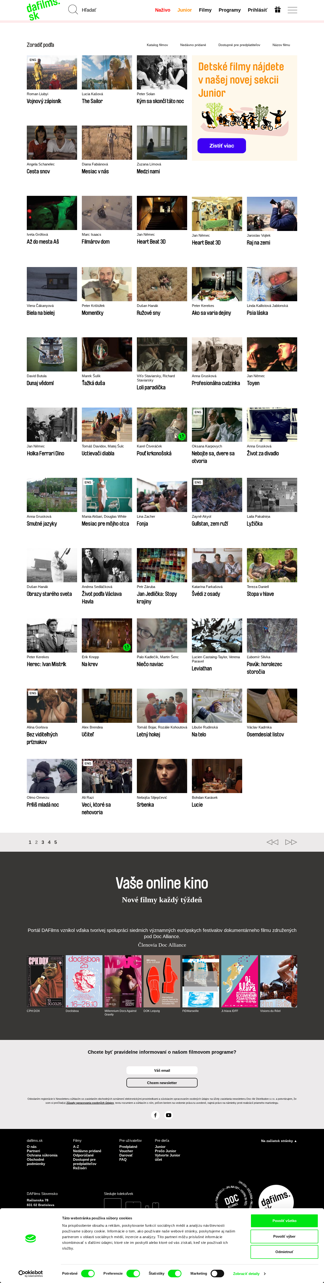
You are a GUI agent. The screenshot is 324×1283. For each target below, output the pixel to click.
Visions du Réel (270, 1011)
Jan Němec (146, 234)
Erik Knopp (90, 657)
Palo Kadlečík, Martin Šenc (158, 657)
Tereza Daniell (258, 587)
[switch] (133, 1273)
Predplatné (128, 1147)
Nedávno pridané (193, 45)
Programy (230, 10)
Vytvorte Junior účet (167, 1157)
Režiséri (80, 1168)
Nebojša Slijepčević (152, 797)
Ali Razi (88, 797)
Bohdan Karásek (205, 797)
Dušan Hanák (147, 306)
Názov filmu (281, 45)
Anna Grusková (204, 376)
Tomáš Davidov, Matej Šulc (103, 446)
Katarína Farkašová (207, 587)
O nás (32, 1147)
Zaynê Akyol (201, 516)
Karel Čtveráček (149, 446)
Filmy (205, 10)
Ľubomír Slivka (258, 657)
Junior (184, 10)
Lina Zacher (146, 516)
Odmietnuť (284, 1252)
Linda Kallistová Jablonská (267, 306)
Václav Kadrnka (259, 727)
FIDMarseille (190, 1011)
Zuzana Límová (149, 164)
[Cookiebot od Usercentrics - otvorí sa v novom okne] (30, 1273)
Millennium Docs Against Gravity (120, 1012)
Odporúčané (83, 1155)
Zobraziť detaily (246, 1274)
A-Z (76, 1147)
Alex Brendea (92, 727)
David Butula (36, 376)
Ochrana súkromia (42, 1155)
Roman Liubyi (37, 94)
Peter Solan (146, 94)
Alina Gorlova (37, 727)
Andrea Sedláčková (97, 587)
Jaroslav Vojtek (259, 235)
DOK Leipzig (151, 1011)
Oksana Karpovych (207, 446)
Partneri (33, 1151)
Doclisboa (72, 1011)
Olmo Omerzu (38, 797)
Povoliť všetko (284, 1221)
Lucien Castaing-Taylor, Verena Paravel (216, 659)
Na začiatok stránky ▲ (279, 1141)
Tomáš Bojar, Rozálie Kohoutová (162, 727)
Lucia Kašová (92, 94)
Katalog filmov (157, 45)
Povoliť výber (284, 1236)
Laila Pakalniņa (258, 516)
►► (291, 842)
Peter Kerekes (203, 306)
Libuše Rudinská (205, 727)
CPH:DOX (33, 1011)
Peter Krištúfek (93, 306)
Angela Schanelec (41, 164)
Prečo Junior (165, 1151)
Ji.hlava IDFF (229, 1011)
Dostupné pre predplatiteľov (239, 45)
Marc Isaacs (91, 234)
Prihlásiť (258, 10)
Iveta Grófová (37, 234)
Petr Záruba (146, 587)
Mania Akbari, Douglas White (104, 516)
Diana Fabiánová (95, 164)
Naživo (162, 10)
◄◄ (272, 842)
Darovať (126, 1155)
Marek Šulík (91, 376)
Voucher (126, 1151)
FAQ (123, 1159)
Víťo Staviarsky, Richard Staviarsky (156, 378)
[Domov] (44, 10)
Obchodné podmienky (36, 1161)
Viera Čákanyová (40, 306)
